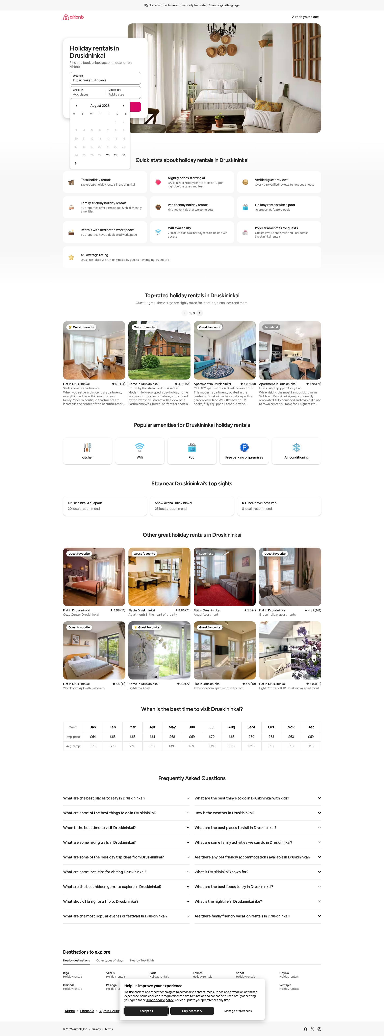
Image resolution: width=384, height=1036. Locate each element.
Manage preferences (238, 1011)
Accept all (146, 1011)
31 (76, 163)
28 (107, 155)
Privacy (96, 1029)
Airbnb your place (305, 17)
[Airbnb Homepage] (73, 17)
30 (123, 155)
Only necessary (192, 1011)
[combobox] (105, 80)
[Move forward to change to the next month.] (123, 106)
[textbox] (87, 94)
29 (115, 155)
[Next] (199, 313)
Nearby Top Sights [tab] (142, 960)
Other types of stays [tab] (110, 960)
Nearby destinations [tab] (76, 960)
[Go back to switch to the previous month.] (77, 106)
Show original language (224, 5)
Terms (109, 1029)
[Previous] (184, 313)
